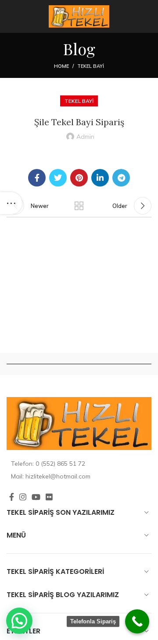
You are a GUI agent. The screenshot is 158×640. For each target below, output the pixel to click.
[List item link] (79, 463)
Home (61, 66)
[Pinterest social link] (79, 177)
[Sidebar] (11, 203)
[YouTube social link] (36, 496)
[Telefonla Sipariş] (137, 621)
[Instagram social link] (23, 496)
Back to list (79, 206)
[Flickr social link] (49, 496)
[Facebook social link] (37, 177)
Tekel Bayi (90, 66)
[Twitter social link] (58, 177)
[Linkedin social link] (100, 177)
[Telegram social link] (121, 177)
